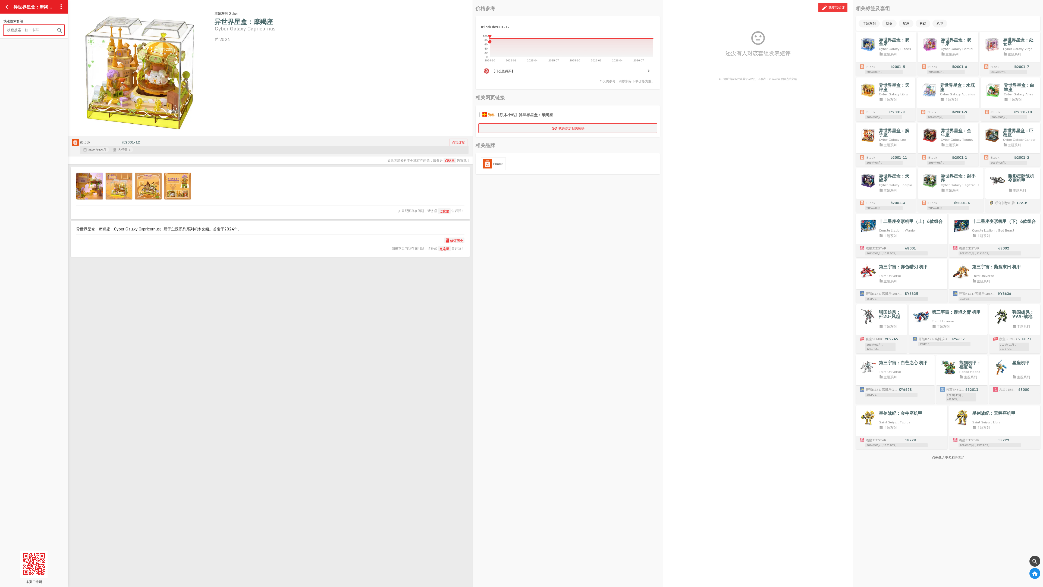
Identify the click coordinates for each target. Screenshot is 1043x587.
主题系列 (869, 23)
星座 (906, 23)
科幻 (923, 23)
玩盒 (889, 23)
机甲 (940, 23)
